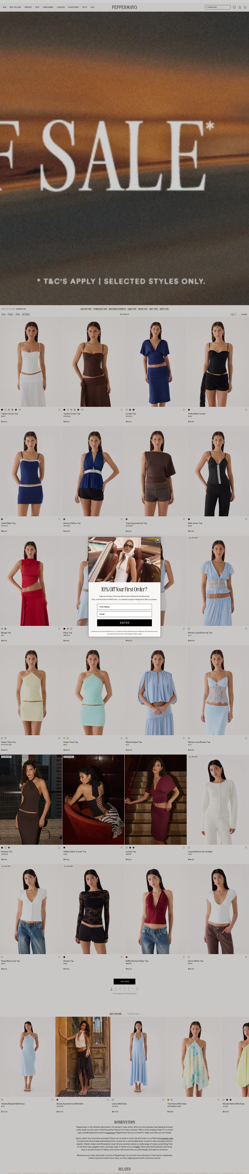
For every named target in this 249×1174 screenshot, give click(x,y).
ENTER (124, 622)
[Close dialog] (158, 540)
